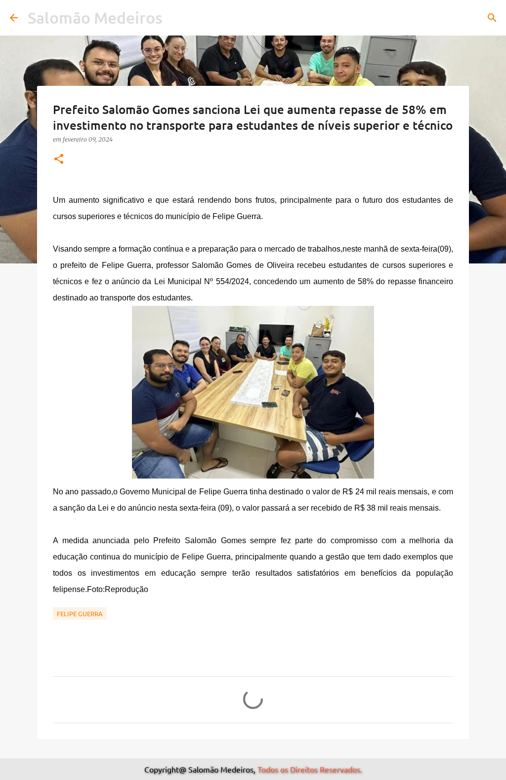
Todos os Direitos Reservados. (309, 769)
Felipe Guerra (80, 613)
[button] (59, 159)
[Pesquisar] (492, 18)
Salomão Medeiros (95, 17)
